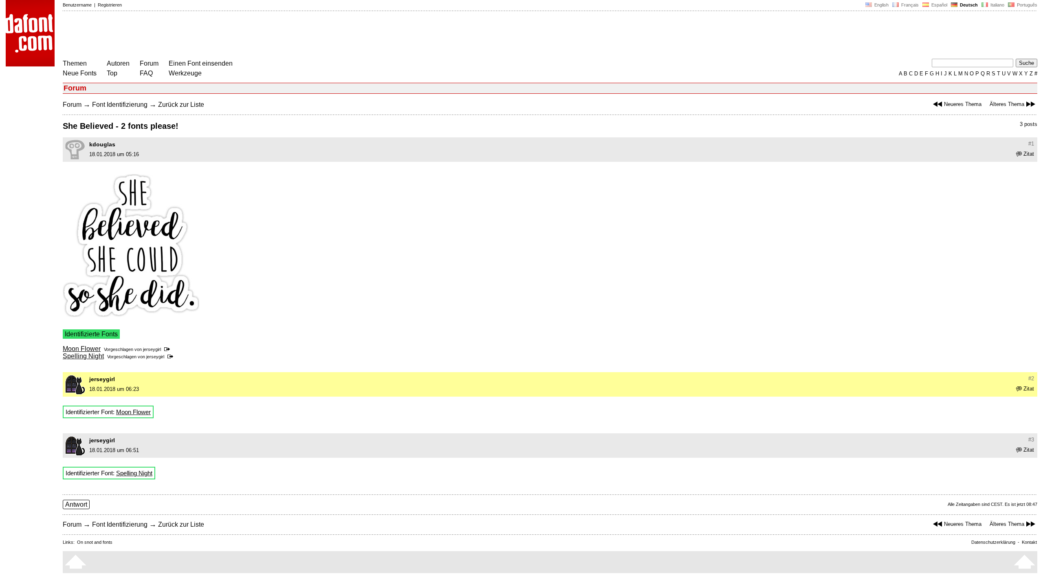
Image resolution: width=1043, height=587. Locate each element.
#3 (1031, 440)
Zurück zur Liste (181, 104)
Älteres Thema (1007, 104)
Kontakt (1029, 542)
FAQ (146, 73)
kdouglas (102, 144)
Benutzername (77, 4)
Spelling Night (83, 356)
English (881, 4)
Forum (149, 63)
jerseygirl (152, 349)
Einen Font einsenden (201, 63)
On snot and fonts (94, 542)
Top (112, 73)
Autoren (118, 63)
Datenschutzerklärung (993, 542)
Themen (75, 63)
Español (938, 4)
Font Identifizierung (119, 104)
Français (909, 4)
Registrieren (110, 4)
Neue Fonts (80, 73)
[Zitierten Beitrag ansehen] (168, 349)
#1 (1031, 144)
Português (1025, 4)
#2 (1031, 378)
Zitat (1028, 154)
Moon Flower (82, 348)
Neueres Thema (962, 104)
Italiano (997, 4)
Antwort (76, 504)
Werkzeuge (185, 73)
